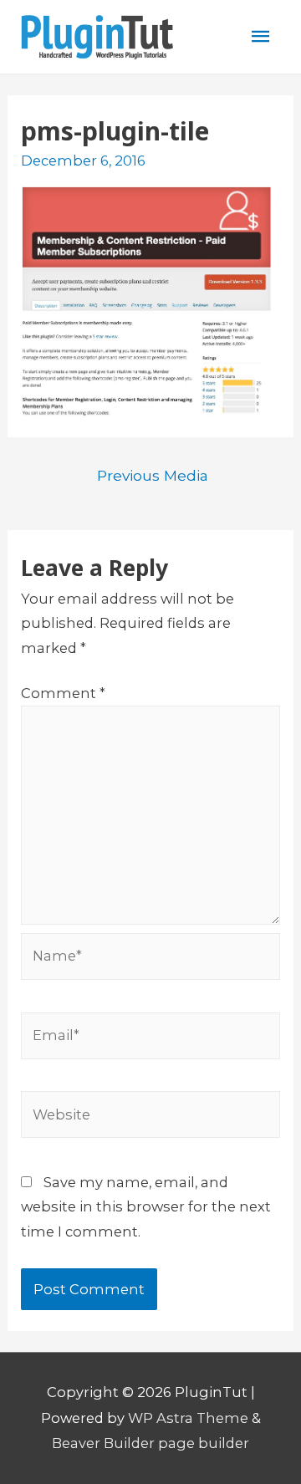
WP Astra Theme (188, 1418)
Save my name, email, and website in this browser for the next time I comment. (146, 1207)
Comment (63, 693)
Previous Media (152, 475)
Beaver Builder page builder (150, 1443)
